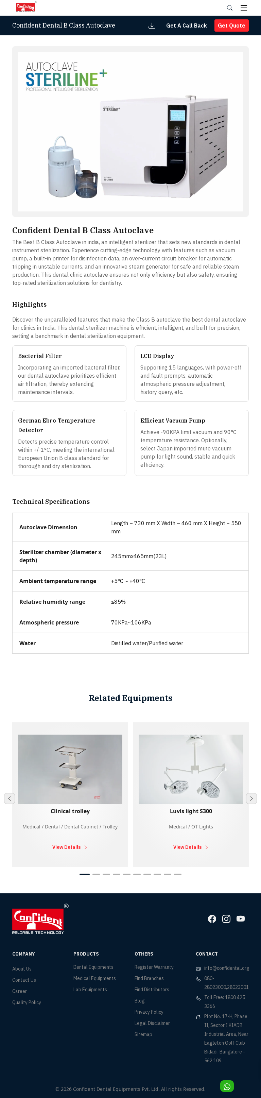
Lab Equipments (90, 990)
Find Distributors (152, 990)
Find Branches (149, 978)
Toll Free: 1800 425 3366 (224, 1001)
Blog (140, 1001)
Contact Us (24, 980)
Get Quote (231, 25)
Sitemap (143, 1034)
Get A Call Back (186, 25)
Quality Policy (26, 1002)
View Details (66, 847)
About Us (22, 969)
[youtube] (240, 919)
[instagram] (226, 919)
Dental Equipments (93, 967)
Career (19, 991)
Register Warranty (154, 967)
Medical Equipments (94, 978)
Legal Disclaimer (152, 1023)
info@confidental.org (226, 968)
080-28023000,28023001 (226, 982)
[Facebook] (212, 919)
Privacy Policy (149, 1012)
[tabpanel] (70, 794)
